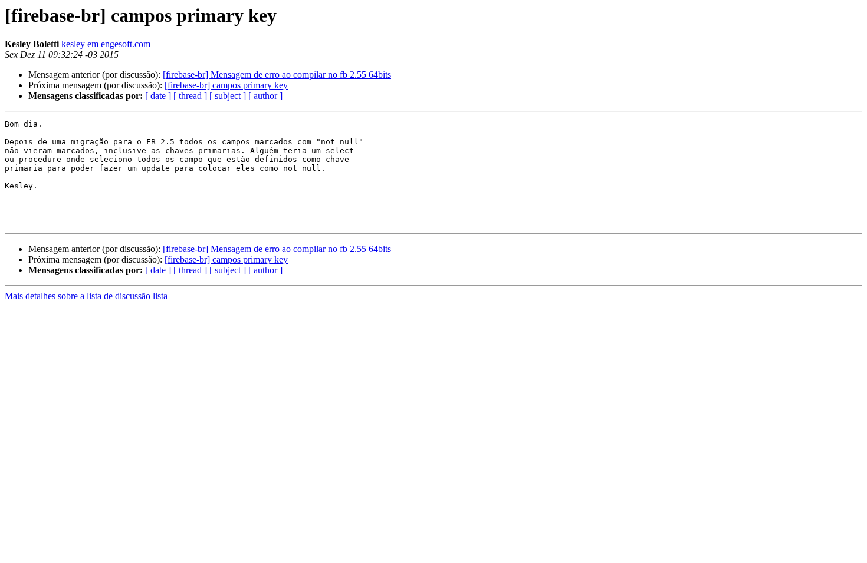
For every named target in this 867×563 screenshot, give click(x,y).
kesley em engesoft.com (105, 44)
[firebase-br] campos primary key (226, 85)
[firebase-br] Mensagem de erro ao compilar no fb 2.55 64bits (277, 74)
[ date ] (158, 96)
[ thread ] (190, 96)
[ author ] (265, 96)
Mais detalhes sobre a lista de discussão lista (86, 296)
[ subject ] (227, 96)
